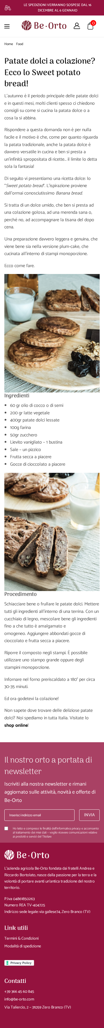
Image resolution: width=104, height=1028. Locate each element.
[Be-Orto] (44, 24)
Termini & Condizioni (21, 938)
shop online (16, 725)
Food (19, 44)
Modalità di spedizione (22, 946)
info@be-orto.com (19, 999)
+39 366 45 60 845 (19, 991)
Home (8, 44)
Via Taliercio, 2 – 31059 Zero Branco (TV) (37, 1007)
